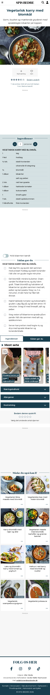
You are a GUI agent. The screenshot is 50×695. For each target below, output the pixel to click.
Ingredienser (11, 339)
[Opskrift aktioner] (21, 504)
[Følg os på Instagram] (20, 669)
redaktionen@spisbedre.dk (27, 680)
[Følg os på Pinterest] (29, 669)
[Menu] (6, 2)
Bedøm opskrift (33, 80)
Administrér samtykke (32, 688)
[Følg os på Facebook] (11, 669)
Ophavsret (42, 686)
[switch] (6, 256)
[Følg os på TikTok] (38, 669)
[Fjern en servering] (15, 144)
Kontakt (5, 686)
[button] (11, 366)
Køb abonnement (29, 686)
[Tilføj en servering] (35, 144)
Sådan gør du (36, 339)
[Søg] (43, 2)
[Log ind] (47, 2)
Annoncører (15, 686)
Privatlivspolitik (15, 688)
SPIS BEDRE (25, 2)
